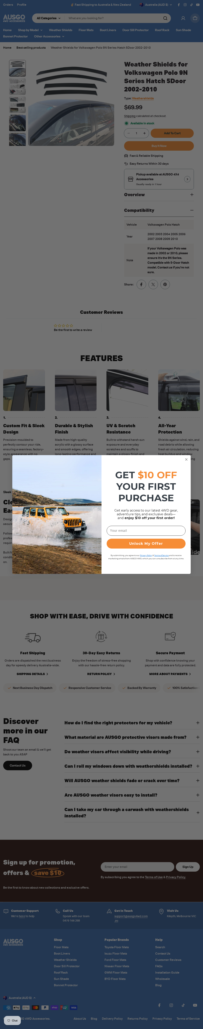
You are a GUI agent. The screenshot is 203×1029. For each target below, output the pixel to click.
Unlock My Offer (146, 543)
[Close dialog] (186, 459)
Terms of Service (161, 555)
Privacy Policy (146, 555)
